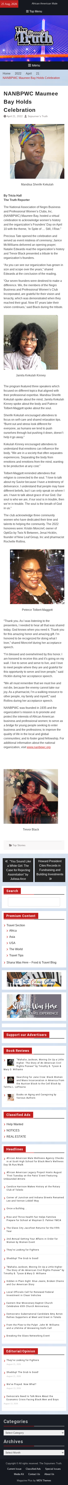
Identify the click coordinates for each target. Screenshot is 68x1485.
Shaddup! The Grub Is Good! (23, 1258)
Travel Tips (16, 955)
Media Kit (19, 1474)
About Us (49, 1474)
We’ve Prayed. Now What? (21, 1384)
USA (12, 943)
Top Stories (19, 845)
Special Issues (53, 1469)
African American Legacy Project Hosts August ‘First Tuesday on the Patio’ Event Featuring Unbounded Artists (33, 1175)
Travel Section (16, 925)
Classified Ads (33, 1469)
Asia (12, 936)
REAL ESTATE (16, 1136)
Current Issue (14, 1469)
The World (16, 949)
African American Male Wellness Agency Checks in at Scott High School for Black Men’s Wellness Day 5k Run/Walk (34, 1161)
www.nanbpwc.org (39, 747)
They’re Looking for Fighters (23, 1250)
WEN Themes (43, 1480)
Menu (36, 65)
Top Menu (35, 11)
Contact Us (34, 1474)
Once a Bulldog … (17, 1208)
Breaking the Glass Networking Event (28, 1336)
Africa (13, 930)
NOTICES (13, 1130)
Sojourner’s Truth (38, 116)
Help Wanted (15, 1124)
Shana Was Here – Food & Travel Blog (31, 962)
